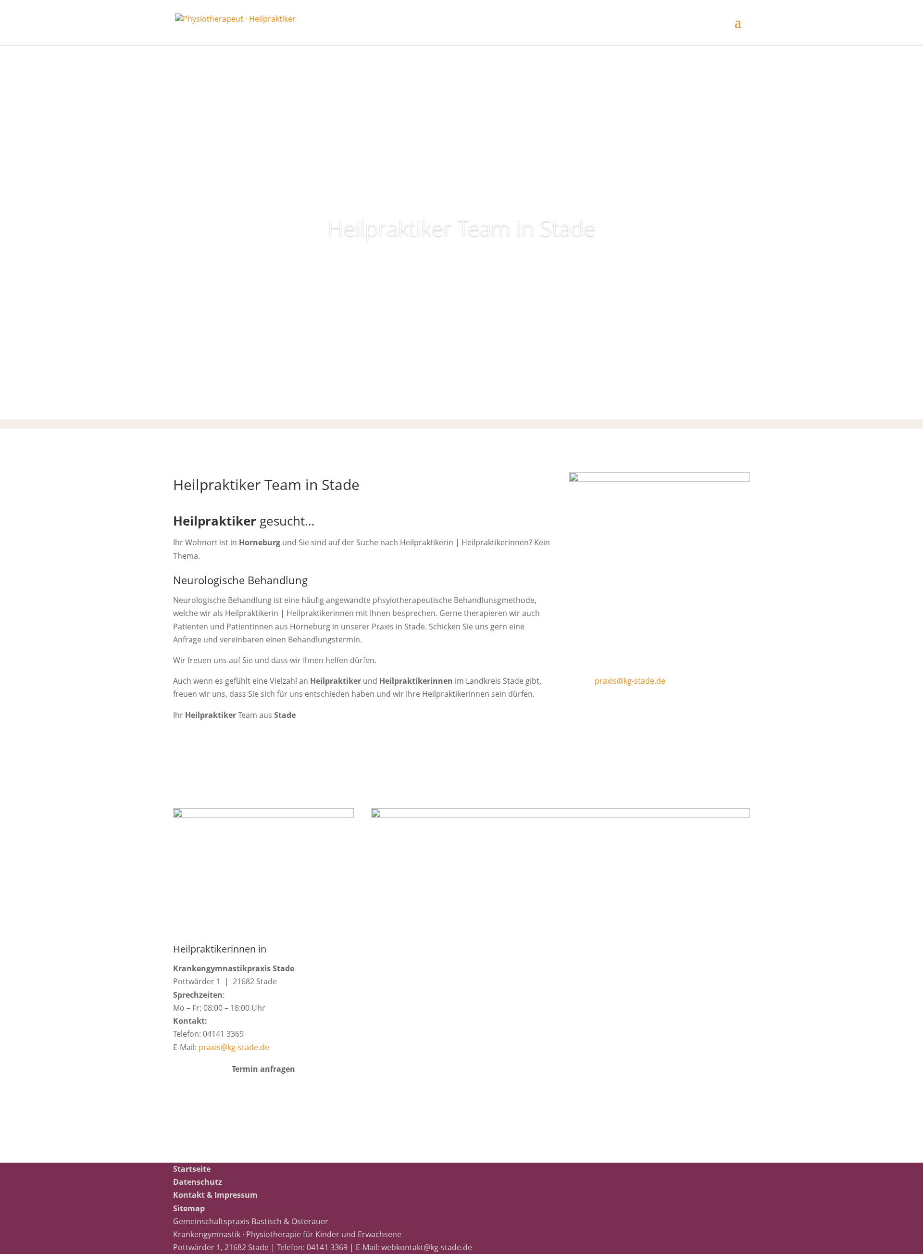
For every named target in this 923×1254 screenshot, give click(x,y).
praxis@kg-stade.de (630, 681)
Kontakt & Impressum (215, 1195)
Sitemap (189, 1208)
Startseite (192, 1169)
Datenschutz (197, 1182)
